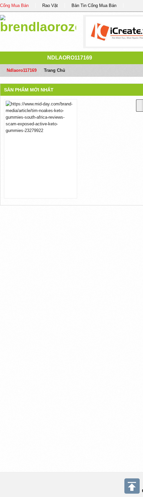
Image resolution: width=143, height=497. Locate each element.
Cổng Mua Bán (14, 5)
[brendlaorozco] (38, 23)
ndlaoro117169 (69, 58)
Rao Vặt (50, 5)
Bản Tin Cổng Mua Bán (94, 5)
